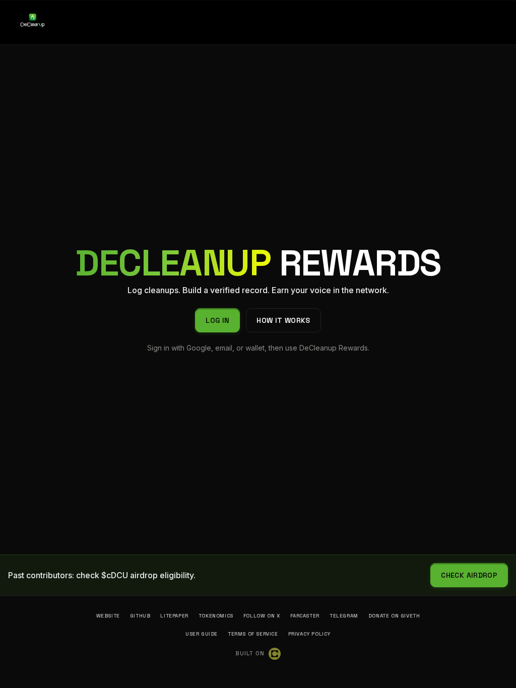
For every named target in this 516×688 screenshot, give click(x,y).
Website (108, 615)
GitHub (140, 615)
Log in (217, 320)
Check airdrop (469, 575)
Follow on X (261, 615)
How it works (283, 320)
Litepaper (174, 615)
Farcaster (304, 615)
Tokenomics (216, 615)
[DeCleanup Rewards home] (32, 22)
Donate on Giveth (394, 615)
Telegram (344, 615)
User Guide (201, 634)
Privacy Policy (309, 634)
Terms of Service (253, 634)
